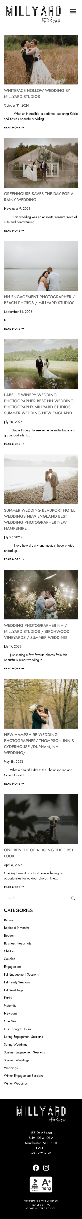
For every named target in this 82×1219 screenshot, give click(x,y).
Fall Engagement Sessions (21, 974)
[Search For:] (41, 898)
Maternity (10, 1005)
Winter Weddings (16, 1083)
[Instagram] (46, 1167)
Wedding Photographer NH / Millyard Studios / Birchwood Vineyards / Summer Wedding (36, 632)
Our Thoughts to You (18, 1029)
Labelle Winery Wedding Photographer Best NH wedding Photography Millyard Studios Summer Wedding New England (39, 404)
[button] (73, 11)
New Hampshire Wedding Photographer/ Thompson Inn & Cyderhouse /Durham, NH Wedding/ (39, 744)
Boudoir (9, 935)
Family (8, 997)
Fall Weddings (13, 990)
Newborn (10, 1013)
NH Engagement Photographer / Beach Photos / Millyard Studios (39, 300)
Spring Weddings (15, 1044)
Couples (9, 959)
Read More (14, 127)
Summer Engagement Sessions (24, 1052)
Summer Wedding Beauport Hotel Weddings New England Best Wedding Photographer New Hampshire (39, 519)
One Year (10, 1021)
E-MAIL (41, 1148)
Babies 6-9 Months (16, 927)
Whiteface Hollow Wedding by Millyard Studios (37, 94)
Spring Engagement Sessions (23, 1036)
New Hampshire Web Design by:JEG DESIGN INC (41, 1202)
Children (9, 951)
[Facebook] (35, 1167)
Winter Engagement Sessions (23, 1075)
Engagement (12, 966)
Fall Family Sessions (17, 982)
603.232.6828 (41, 1153)
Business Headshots (17, 943)
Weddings (11, 1068)
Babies (8, 920)
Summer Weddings (16, 1060)
